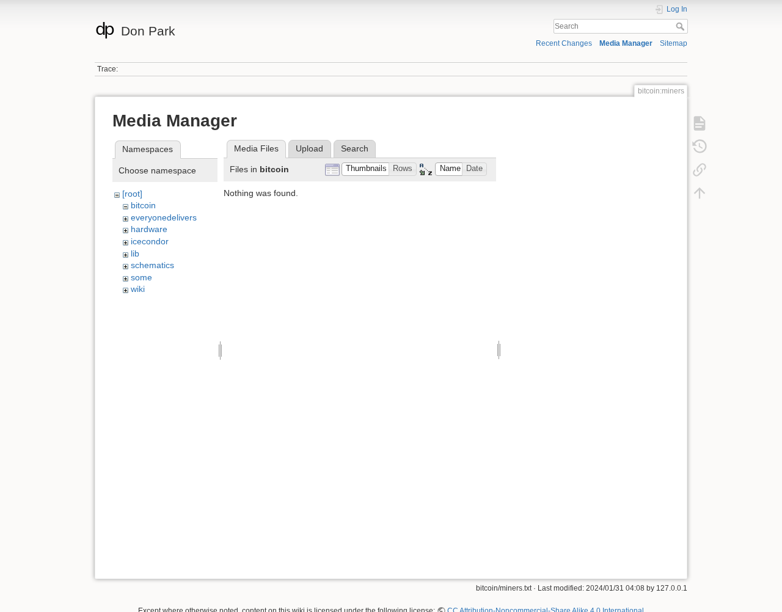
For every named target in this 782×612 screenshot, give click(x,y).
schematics (152, 265)
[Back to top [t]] (699, 192)
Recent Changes (564, 43)
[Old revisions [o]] (699, 146)
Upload (309, 148)
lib (135, 253)
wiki (138, 289)
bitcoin (143, 205)
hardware (149, 229)
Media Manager (625, 43)
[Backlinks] (699, 169)
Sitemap (673, 43)
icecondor (150, 241)
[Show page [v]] (699, 122)
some (141, 277)
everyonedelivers (164, 217)
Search (681, 26)
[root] (132, 194)
